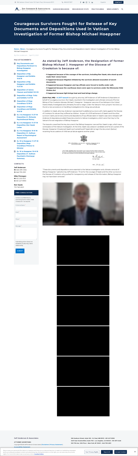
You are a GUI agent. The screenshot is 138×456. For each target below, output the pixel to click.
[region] (69, 452)
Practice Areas (98, 9)
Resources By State (80, 9)
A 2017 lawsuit (62, 98)
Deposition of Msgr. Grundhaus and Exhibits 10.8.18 (26, 109)
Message (19, 226)
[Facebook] (80, 2)
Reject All (107, 452)
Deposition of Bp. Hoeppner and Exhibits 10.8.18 (26, 76)
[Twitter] (89, 2)
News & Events (113, 9)
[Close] (135, 452)
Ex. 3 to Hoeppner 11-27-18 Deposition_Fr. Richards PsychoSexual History (27, 117)
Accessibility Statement (22, 447)
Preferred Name (21, 205)
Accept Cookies (120, 452)
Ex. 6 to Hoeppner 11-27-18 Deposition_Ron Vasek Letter (27, 125)
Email (17, 212)
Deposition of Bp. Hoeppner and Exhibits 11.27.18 (26, 84)
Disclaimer (45, 444)
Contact (118, 2)
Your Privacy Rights (91, 452)
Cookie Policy (39, 454)
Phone (18, 219)
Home (16, 49)
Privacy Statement (56, 444)
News (22, 49)
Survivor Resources (61, 9)
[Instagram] (86, 2)
